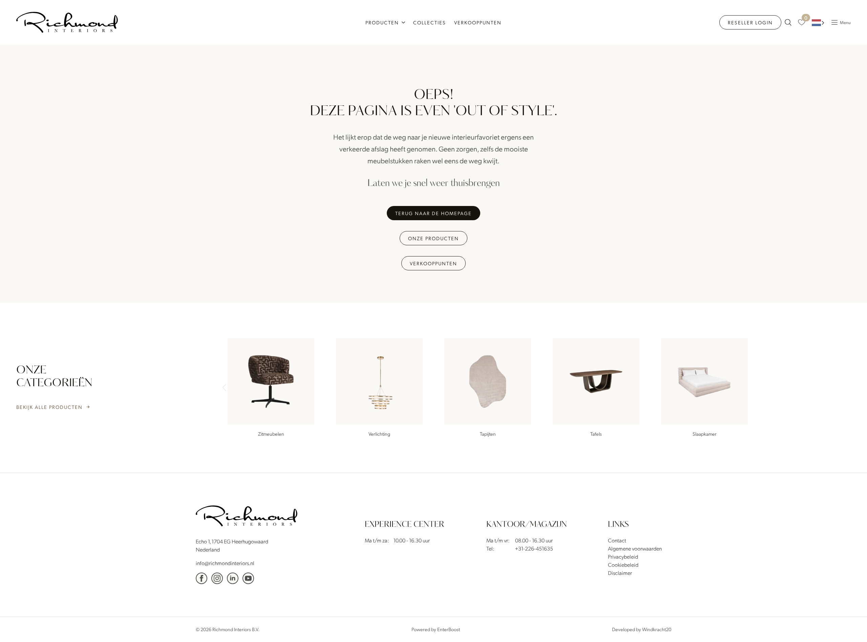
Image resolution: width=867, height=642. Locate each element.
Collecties (429, 22)
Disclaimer (620, 572)
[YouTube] (248, 578)
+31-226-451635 (534, 548)
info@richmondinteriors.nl (225, 562)
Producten (382, 22)
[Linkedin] (232, 578)
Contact (617, 540)
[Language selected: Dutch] (818, 22)
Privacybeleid (623, 556)
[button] (750, 388)
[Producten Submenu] (404, 22)
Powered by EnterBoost (435, 629)
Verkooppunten (478, 22)
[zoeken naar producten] (788, 22)
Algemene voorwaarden (635, 548)
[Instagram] (217, 578)
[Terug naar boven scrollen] (851, 626)
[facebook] (201, 578)
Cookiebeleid (623, 564)
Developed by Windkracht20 (641, 629)
